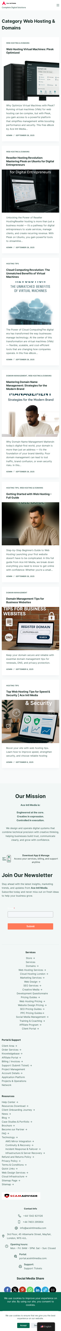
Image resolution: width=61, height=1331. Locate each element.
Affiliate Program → (30, 1024)
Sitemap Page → (11, 1180)
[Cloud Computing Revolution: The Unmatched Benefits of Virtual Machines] (30, 303)
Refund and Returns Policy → (18, 1156)
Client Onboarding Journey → (18, 1109)
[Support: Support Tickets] (20, 1266)
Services (30, 962)
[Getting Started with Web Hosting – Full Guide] (30, 523)
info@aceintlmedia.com (33, 1227)
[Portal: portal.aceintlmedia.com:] (15, 1256)
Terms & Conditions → (14, 1164)
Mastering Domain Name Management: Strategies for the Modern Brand (26, 385)
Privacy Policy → (11, 1160)
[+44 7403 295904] (19, 1221)
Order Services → (11, 1049)
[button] (7, 1290)
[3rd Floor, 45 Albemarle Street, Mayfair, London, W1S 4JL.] (3, 1236)
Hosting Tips (12, 263)
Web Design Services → (15, 1172)
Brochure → (8, 1125)
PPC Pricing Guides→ (32, 1013)
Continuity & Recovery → (19, 1145)
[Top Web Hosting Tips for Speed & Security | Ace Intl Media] (30, 721)
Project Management (13, 1069)
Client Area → (9, 1045)
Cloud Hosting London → (34, 973)
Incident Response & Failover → (23, 1148)
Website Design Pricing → (32, 1005)
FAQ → (5, 1133)
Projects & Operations (14, 1080)
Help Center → (10, 1102)
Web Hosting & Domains (17, 43)
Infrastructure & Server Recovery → (25, 1153)
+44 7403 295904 (33, 1221)
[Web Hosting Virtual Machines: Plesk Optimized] (30, 79)
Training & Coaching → (32, 1020)
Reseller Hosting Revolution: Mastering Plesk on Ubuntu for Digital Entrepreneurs (30, 161)
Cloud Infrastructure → (14, 1176)
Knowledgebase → (12, 1053)
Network (6, 1085)
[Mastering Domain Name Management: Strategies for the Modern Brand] (30, 415)
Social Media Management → (32, 1016)
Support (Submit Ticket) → (17, 1065)
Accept (23, 1325)
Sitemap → (8, 1184)
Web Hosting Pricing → (32, 1001)
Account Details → (12, 1073)
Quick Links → (10, 1168)
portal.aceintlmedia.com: (33, 1258)
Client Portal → (30, 1028)
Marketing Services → (32, 977)
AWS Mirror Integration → (19, 1141)
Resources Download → (15, 1105)
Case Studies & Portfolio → (17, 1121)
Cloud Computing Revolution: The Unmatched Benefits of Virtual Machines (28, 273)
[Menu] (58, 5)
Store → (30, 958)
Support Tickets (33, 1268)
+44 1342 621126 (33, 1215)
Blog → (6, 1117)
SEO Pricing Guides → (32, 1008)
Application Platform (13, 1077)
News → (6, 1113)
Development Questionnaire (32, 993)
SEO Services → (32, 985)
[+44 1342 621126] (19, 1215)
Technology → (10, 1137)
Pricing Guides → (30, 997)
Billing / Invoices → (12, 1061)
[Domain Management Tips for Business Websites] (30, 628)
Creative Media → (32, 989)
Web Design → (32, 981)
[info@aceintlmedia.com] (16, 1228)
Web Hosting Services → (32, 969)
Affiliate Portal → (11, 1057)
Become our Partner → (14, 1129)
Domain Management (16, 376)
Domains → (32, 965)
